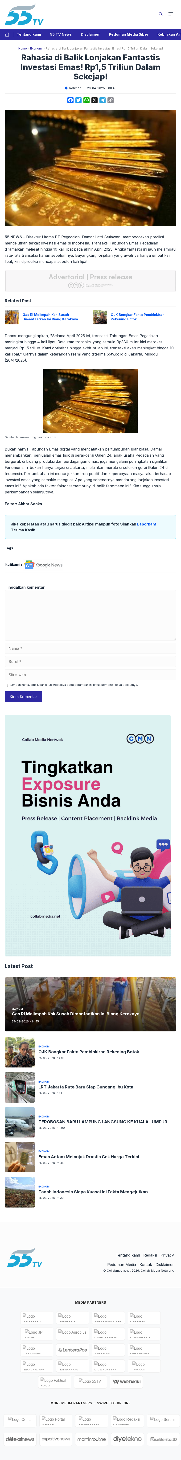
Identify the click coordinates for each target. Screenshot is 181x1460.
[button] (161, 14)
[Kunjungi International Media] (72, 1350)
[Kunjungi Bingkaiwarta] (36, 1366)
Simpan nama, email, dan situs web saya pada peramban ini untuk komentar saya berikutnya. (74, 685)
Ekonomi (36, 48)
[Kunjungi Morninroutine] (91, 1439)
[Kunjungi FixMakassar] (108, 1366)
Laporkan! (146, 524)
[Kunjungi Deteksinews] (20, 1439)
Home (22, 48)
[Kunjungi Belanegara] (72, 1366)
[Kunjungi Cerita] (20, 1420)
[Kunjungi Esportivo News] (55, 1439)
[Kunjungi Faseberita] (163, 1439)
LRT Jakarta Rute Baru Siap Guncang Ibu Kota (85, 1086)
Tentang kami (29, 34)
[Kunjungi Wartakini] (126, 1382)
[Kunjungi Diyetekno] (127, 1439)
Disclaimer (90, 34)
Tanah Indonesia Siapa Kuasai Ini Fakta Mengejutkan (93, 1191)
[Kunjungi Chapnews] (36, 1350)
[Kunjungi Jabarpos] (108, 1350)
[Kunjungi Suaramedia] (144, 1333)
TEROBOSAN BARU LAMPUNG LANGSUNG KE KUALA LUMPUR (102, 1121)
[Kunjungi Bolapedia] (72, 1317)
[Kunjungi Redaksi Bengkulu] (127, 1420)
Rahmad (75, 88)
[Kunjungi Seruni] (163, 1420)
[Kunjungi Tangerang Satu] (108, 1317)
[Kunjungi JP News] (36, 1333)
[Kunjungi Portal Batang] (55, 1420)
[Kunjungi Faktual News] (54, 1382)
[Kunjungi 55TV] (90, 1382)
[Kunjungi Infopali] (144, 1366)
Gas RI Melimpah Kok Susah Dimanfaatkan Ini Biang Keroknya (50, 317)
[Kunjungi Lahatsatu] (144, 1317)
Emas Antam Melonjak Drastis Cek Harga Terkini (88, 1156)
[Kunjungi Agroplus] (72, 1333)
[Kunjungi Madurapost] (91, 1420)
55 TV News (61, 34)
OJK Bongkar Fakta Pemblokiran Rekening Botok (88, 1051)
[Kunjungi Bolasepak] (36, 1317)
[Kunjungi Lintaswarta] (144, 1350)
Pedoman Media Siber (128, 34)
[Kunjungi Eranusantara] (108, 1333)
